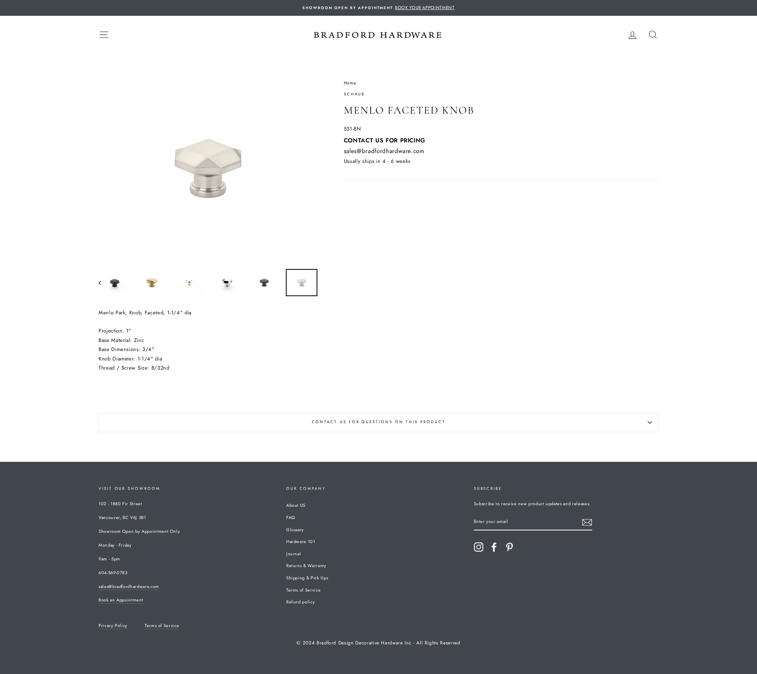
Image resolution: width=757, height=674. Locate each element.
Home (350, 83)
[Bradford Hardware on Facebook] (494, 547)
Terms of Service (303, 590)
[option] (378, 8)
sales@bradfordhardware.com (384, 151)
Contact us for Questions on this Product (379, 422)
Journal (293, 554)
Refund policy (300, 602)
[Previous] (103, 282)
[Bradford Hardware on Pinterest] (509, 547)
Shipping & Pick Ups (307, 578)
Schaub (354, 94)
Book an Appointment (121, 600)
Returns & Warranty (306, 565)
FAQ (290, 517)
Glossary (295, 530)
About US (296, 505)
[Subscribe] (587, 522)
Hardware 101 (300, 541)
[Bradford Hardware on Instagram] (478, 547)
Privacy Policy (113, 625)
